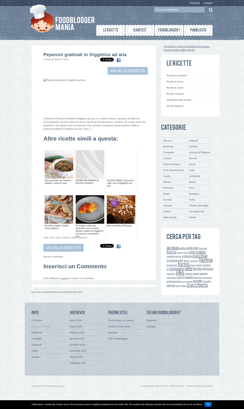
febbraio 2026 (77, 332)
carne (58, 237)
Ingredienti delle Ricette (179, 100)
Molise (192, 182)
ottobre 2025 (76, 357)
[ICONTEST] (139, 30)
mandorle (171, 274)
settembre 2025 (78, 363)
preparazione (174, 281)
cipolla (177, 256)
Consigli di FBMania (199, 152)
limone (208, 269)
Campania (168, 152)
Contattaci (36, 338)
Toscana (167, 205)
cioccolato (197, 252)
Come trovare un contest (120, 320)
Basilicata (168, 146)
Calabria (193, 146)
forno (183, 264)
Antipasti (193, 140)
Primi (191, 188)
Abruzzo (167, 140)
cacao (179, 252)
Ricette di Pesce (175, 81)
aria (52, 237)
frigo (74, 237)
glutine (207, 265)
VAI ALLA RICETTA (127, 71)
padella (189, 273)
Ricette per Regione (177, 75)
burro (171, 252)
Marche (167, 182)
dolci (186, 260)
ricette (198, 281)
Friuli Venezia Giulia (173, 170)
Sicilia (192, 199)
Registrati (195, 3)
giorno (199, 265)
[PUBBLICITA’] (198, 30)
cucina (172, 260)
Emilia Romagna (172, 164)
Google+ (35, 357)
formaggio (172, 265)
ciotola (170, 256)
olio (180, 272)
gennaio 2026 (77, 338)
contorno (66, 237)
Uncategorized (196, 211)
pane (196, 273)
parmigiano (172, 277)
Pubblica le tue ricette (119, 326)
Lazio (192, 170)
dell (180, 260)
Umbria (167, 211)
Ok (208, 404)
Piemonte (168, 188)
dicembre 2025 (77, 344)
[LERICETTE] (110, 30)
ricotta (207, 281)
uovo (178, 285)
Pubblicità (36, 332)
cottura (187, 256)
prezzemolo (186, 281)
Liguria (166, 176)
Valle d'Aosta (170, 217)
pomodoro (207, 277)
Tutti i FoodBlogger (118, 338)
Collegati (208, 3)
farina (206, 260)
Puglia (166, 194)
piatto (189, 277)
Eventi (192, 164)
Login (64, 278)
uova (171, 285)
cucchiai (199, 255)
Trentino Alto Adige (198, 205)
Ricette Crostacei (175, 94)
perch (181, 277)
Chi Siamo (36, 320)
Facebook (194, 261)
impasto (177, 268)
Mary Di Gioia (61, 59)
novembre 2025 (78, 351)
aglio (182, 248)
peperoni (82, 237)
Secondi (167, 199)
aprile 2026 (76, 320)
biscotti (203, 248)
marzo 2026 (76, 326)
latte (189, 268)
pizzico (198, 277)
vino (183, 285)
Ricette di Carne (175, 87)
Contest (167, 158)
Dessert (193, 158)
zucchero (197, 285)
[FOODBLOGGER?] (169, 30)
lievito (197, 269)
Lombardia (194, 176)
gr (168, 269)
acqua (173, 247)
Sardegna (194, 194)
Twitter (34, 351)
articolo (192, 248)
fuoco (193, 265)
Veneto (192, 217)
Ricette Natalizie (175, 106)
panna (203, 273)
